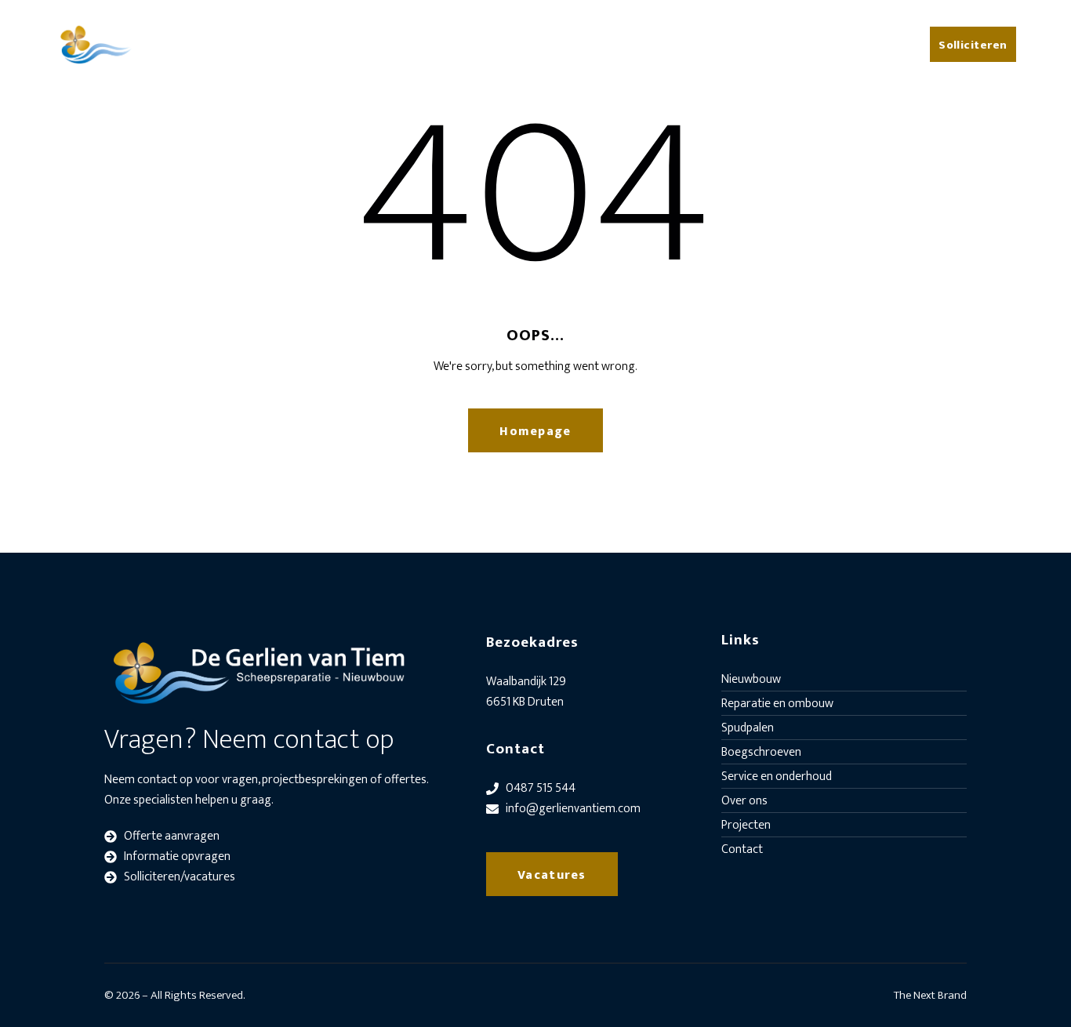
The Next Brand (930, 995)
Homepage (535, 431)
